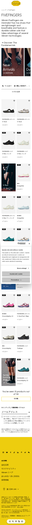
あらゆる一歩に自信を (10, 476)
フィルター (8, 86)
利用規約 (12, 515)
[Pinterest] (21, 452)
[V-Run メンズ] (8, 140)
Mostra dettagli (22, 268)
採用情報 (5, 480)
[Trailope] (23, 335)
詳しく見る (20, 507)
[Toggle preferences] (22, 521)
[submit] (29, 412)
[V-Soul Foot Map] (23, 237)
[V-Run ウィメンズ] (8, 205)
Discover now (9, 382)
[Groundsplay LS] (8, 303)
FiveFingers (11, 10)
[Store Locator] (16, 521)
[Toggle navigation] (10, 521)
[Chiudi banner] (29, 243)
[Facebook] (10, 452)
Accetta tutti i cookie (16, 274)
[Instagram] (3, 452)
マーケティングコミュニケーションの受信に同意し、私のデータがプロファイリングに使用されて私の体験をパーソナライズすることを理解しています (17, 420)
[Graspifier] (23, 172)
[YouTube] (7, 452)
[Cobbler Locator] (19, 521)
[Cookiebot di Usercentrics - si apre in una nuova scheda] (18, 243)
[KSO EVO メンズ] (8, 237)
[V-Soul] (8, 108)
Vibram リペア (7, 472)
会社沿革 (5, 465)
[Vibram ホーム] (16, 3)
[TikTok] (14, 452)
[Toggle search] (13, 521)
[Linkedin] (18, 452)
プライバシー (5, 515)
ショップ (3, 10)
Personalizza (15, 280)
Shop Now (9, 188)
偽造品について (21, 515)
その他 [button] (16, 398)
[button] (11, 489)
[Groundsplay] (8, 335)
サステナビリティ (8, 469)
